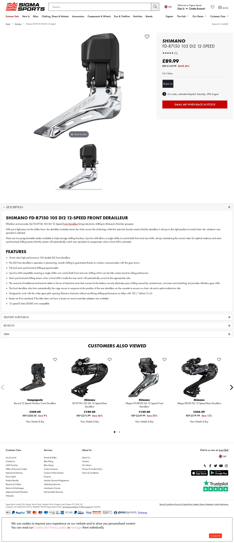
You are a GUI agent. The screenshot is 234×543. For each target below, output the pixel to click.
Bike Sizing (48, 465)
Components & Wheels (99, 16)
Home (8, 24)
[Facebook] (210, 466)
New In (26, 16)
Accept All (215, 535)
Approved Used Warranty (17, 491)
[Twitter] (215, 466)
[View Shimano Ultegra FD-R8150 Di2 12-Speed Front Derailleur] (144, 377)
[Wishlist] (212, 7)
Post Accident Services (53, 491)
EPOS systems (86, 507)
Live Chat (223, 450)
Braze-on (168, 83)
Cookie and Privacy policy (50, 527)
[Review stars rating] (168, 53)
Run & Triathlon (122, 16)
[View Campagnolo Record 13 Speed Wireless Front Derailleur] (35, 377)
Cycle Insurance (51, 468)
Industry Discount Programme (56, 480)
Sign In (180, 8)
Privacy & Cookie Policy (92, 468)
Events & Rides (50, 457)
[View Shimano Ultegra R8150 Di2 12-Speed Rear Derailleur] (199, 377)
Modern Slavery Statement (203, 504)
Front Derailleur (70, 224)
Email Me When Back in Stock (194, 104)
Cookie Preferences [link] (221, 504)
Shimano (18, 24)
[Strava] (205, 466)
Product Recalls (12, 480)
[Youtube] (221, 466)
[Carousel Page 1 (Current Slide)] (114, 432)
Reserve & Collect (13, 484)
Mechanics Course (52, 488)
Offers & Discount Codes (16, 468)
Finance (47, 476)
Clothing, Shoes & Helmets (55, 16)
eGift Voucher (12, 465)
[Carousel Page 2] (119, 432)
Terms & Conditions (90, 472)
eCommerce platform (70, 507)
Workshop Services (52, 484)
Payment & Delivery (14, 472)
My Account (11, 457)
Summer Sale (12, 16)
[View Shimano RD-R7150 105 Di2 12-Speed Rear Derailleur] (89, 377)
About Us (87, 450)
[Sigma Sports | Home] (25, 6)
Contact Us (10, 461)
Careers (85, 461)
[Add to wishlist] (147, 36)
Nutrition (137, 16)
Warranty (10, 495)
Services (48, 450)
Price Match (11, 476)
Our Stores (86, 465)
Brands (149, 16)
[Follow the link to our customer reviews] (216, 486)
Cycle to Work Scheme (54, 472)
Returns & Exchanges (15, 488)
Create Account (197, 8)
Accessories (78, 16)
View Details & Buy (35, 421)
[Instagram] (226, 466)
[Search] (155, 7)
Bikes (35, 16)
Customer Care (13, 450)
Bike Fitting (48, 461)
